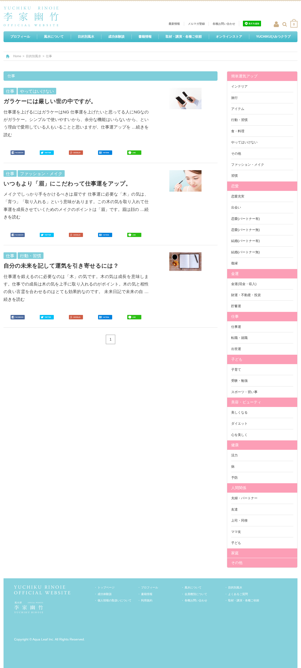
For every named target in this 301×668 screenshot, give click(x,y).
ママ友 (236, 532)
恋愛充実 (237, 196)
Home (17, 56)
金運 (235, 274)
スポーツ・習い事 (244, 392)
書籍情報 (146, 594)
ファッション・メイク (247, 164)
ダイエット (239, 423)
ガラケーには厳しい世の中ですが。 (50, 101)
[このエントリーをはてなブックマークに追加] (105, 152)
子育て (236, 369)
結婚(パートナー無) (245, 252)
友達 (234, 509)
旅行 (234, 98)
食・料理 (237, 131)
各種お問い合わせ (196, 600)
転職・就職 (239, 338)
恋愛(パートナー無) (245, 230)
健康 (235, 445)
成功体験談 (105, 594)
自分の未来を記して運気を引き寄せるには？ (61, 265)
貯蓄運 (236, 306)
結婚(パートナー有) (245, 241)
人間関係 (238, 488)
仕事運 (236, 327)
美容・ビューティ (246, 402)
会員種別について (196, 594)
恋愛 (235, 186)
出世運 (236, 349)
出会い (236, 207)
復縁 (234, 263)
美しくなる (239, 412)
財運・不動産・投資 (246, 295)
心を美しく (239, 435)
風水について (193, 587)
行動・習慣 (239, 120)
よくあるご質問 (238, 594)
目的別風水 (33, 56)
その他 (236, 153)
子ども (236, 359)
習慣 (234, 175)
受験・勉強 (239, 380)
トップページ (106, 587)
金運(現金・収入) (244, 284)
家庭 (235, 553)
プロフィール (149, 587)
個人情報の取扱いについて (114, 600)
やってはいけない (244, 142)
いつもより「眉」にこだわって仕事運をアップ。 (67, 183)
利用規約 (146, 600)
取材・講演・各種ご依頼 (243, 600)
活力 (234, 455)
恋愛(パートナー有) (245, 219)
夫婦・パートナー (244, 498)
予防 (234, 477)
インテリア (239, 86)
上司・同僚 (239, 520)
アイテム (237, 109)
